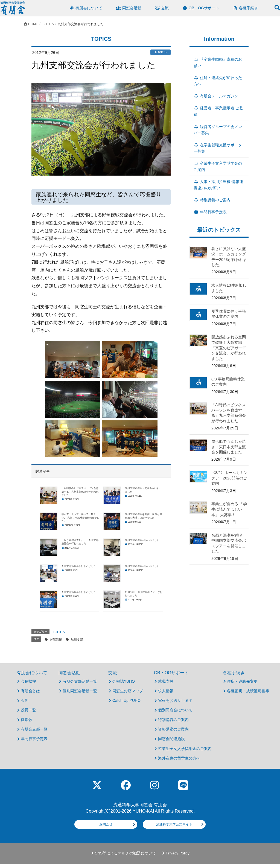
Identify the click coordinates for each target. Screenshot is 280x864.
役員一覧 (28, 710)
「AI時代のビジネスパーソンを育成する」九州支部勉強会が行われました (80, 491)
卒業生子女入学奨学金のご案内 (218, 166)
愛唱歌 (26, 719)
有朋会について (32, 672)
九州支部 (76, 640)
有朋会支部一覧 (34, 729)
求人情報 (165, 691)
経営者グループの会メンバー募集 (218, 129)
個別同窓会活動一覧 (80, 691)
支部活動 (55, 640)
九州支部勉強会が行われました (142, 540)
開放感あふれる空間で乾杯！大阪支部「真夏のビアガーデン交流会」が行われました (228, 347)
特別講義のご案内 (215, 200)
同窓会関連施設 (171, 739)
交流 (112, 672)
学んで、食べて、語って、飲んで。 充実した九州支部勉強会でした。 (80, 517)
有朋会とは (30, 691)
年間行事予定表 (213, 212)
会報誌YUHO (123, 681)
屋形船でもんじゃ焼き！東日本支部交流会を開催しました (228, 446)
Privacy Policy (177, 853)
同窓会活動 (69, 672)
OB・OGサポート (171, 672)
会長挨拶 (28, 681)
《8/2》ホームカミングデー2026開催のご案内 (229, 477)
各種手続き (234, 672)
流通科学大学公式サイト (174, 824)
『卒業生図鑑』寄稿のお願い (218, 62)
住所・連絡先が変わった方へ (218, 80)
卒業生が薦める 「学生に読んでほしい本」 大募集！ (229, 509)
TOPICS (59, 632)
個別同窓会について (175, 710)
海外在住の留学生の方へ (179, 758)
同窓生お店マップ (127, 691)
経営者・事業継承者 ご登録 (218, 111)
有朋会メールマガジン (219, 96)
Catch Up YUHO (126, 700)
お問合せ (105, 824)
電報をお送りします (175, 700)
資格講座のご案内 (173, 729)
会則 (24, 700)
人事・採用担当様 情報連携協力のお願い (218, 184)
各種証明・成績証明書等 (248, 691)
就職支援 (165, 681)
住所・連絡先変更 (242, 681)
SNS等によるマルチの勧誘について (125, 853)
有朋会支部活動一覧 (80, 681)
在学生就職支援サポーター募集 (218, 148)
